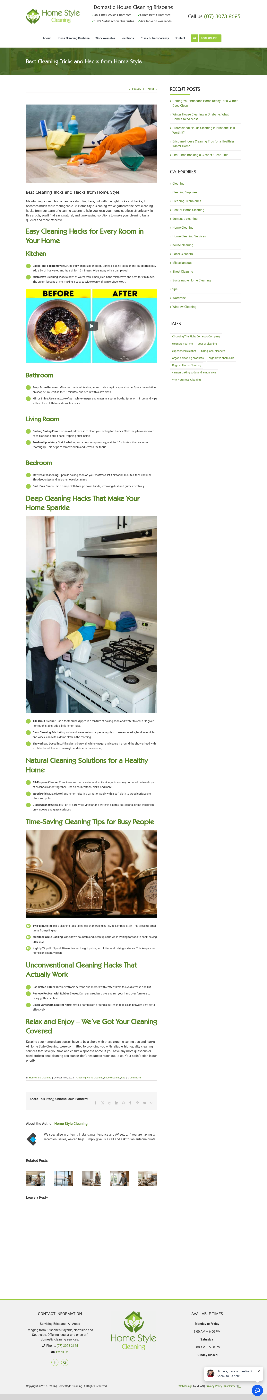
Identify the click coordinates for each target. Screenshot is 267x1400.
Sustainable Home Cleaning (191, 280)
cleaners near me (182, 343)
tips (123, 1077)
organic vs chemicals (221, 358)
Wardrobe (179, 298)
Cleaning (81, 1077)
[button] (29, 1178)
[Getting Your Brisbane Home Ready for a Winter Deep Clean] (35, 1173)
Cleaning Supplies (184, 192)
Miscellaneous (182, 263)
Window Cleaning (184, 307)
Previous (138, 89)
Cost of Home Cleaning (188, 210)
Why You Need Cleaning (186, 379)
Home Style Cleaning (40, 1077)
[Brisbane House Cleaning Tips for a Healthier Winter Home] (119, 1173)
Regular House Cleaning (186, 365)
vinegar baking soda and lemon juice (194, 372)
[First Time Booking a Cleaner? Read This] (147, 1173)
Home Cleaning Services (189, 236)
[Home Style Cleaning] (53, 10)
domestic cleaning (185, 219)
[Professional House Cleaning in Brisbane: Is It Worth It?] (91, 1173)
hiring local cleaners (213, 351)
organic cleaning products (188, 358)
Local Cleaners (182, 254)
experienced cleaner (184, 351)
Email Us (62, 1352)
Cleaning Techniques (186, 201)
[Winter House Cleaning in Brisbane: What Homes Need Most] (63, 1173)
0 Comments (134, 1077)
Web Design (185, 1386)
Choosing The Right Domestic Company (196, 336)
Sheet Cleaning (182, 271)
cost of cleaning (207, 343)
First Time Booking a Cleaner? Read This (200, 155)
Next (151, 89)
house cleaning (112, 1077)
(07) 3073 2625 (222, 16)
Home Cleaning (95, 1077)
